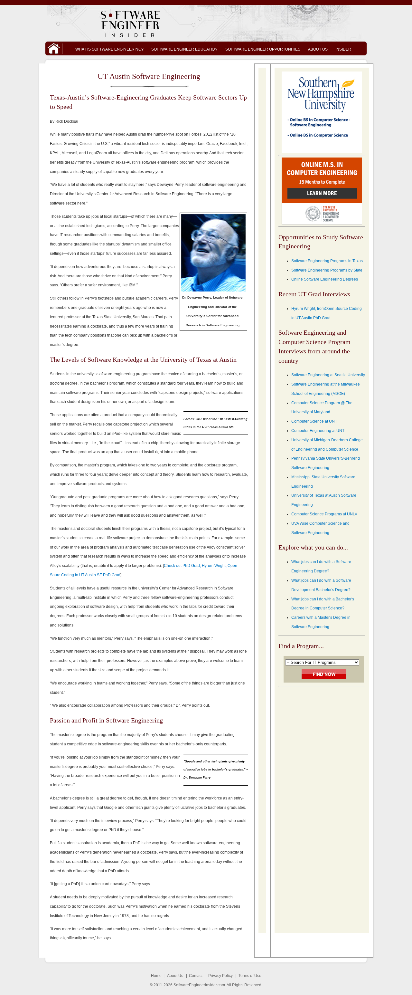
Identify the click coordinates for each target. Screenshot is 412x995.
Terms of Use (250, 975)
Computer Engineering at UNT (317, 430)
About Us (175, 975)
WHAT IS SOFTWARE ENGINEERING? (109, 49)
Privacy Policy (220, 975)
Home (156, 975)
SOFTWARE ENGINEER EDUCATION (184, 49)
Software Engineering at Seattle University (328, 375)
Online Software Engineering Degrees (324, 279)
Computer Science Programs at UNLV (324, 514)
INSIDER (343, 49)
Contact (195, 975)
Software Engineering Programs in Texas (327, 261)
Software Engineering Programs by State (326, 270)
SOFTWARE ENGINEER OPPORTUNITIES (262, 49)
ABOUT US (318, 49)
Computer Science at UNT (314, 421)
